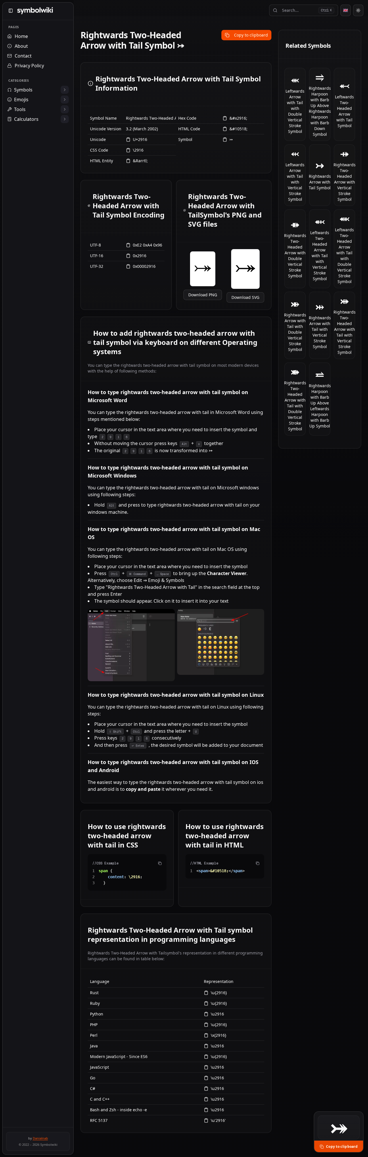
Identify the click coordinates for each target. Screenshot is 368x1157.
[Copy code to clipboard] (160, 863)
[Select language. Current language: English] (345, 10)
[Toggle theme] (358, 10)
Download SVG (245, 297)
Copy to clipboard (251, 35)
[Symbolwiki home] (35, 11)
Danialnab (40, 1138)
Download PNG (202, 294)
